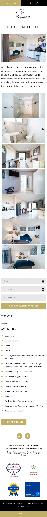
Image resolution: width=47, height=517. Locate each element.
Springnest (39, 503)
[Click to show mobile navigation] (43, 3)
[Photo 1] (23, 105)
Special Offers (27, 453)
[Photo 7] (23, 257)
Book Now (10, 3)
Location (36, 452)
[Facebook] (27, 436)
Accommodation (19, 452)
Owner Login (24, 506)
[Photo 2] (23, 130)
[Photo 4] (23, 181)
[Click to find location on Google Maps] (30, 3)
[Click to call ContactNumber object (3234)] (36, 3)
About (9, 453)
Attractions (17, 453)
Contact (23, 455)
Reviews (37, 453)
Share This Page (15, 422)
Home (9, 452)
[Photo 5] (23, 206)
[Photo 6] (23, 231)
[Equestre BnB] (23, 14)
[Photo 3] (23, 156)
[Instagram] (19, 436)
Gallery (29, 452)
